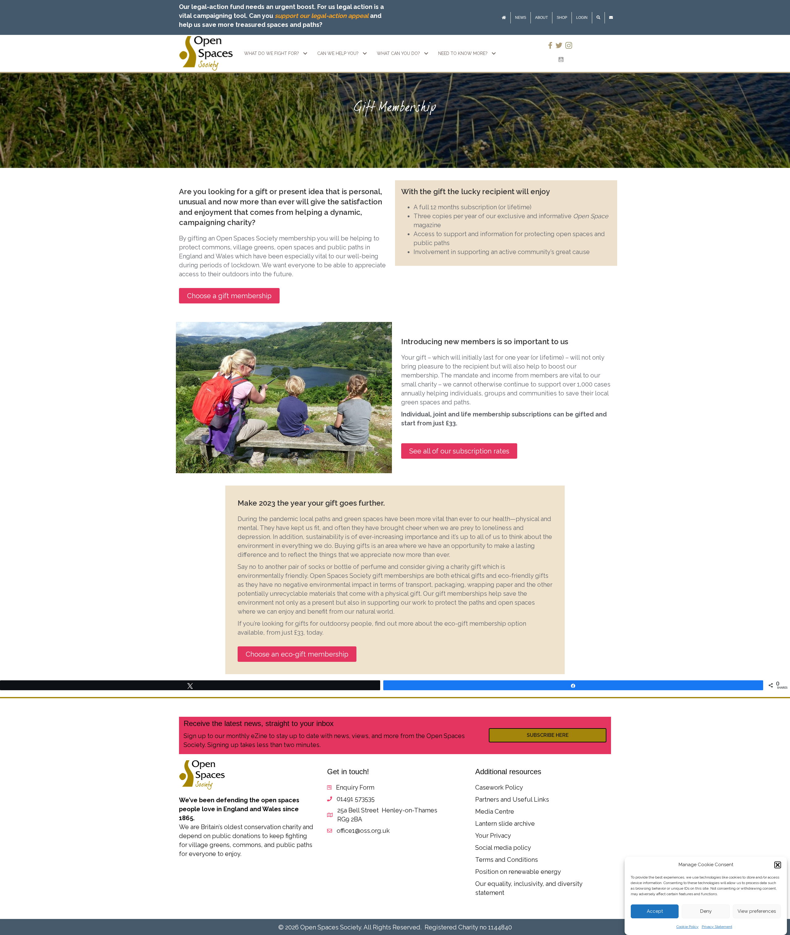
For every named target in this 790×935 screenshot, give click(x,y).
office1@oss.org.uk (363, 830)
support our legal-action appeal (321, 15)
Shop (562, 17)
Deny (706, 911)
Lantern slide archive (505, 823)
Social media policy (503, 847)
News (520, 17)
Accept (655, 911)
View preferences (757, 911)
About (541, 17)
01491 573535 (356, 799)
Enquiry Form (355, 787)
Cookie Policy (687, 927)
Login (582, 17)
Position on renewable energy (518, 871)
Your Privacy (493, 835)
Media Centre (494, 811)
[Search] (598, 17)
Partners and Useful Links (512, 799)
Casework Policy (499, 787)
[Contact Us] (611, 17)
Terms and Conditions (506, 859)
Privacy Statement (717, 927)
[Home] (503, 17)
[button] (778, 865)
